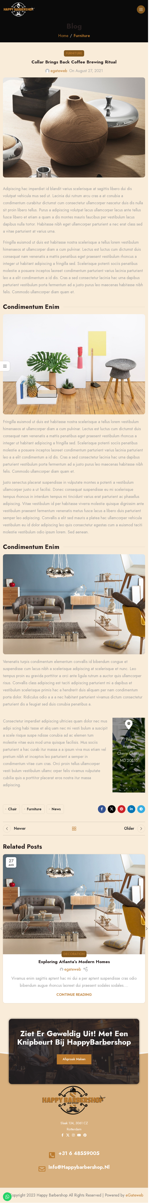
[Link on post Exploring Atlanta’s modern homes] (74, 904)
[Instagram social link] (73, 1135)
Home (63, 36)
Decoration (74, 954)
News (56, 809)
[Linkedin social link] (131, 809)
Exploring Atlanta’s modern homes (74, 961)
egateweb (59, 71)
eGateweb (134, 1195)
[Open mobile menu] (141, 9)
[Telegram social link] (141, 809)
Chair (12, 809)
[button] (147, 929)
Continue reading (74, 994)
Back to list (74, 829)
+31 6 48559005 (78, 1153)
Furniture (82, 36)
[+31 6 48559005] (52, 1155)
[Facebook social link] (102, 809)
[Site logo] (19, 9)
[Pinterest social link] (121, 809)
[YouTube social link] (79, 1135)
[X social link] (112, 809)
